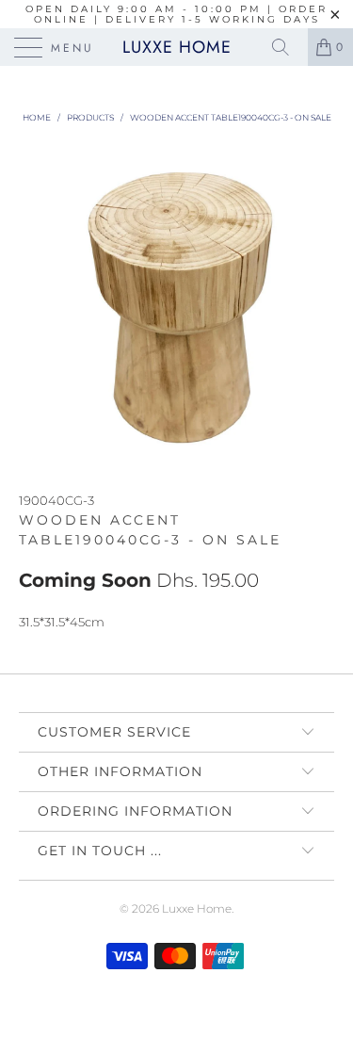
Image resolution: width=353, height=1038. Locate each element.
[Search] (287, 47)
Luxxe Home (177, 47)
